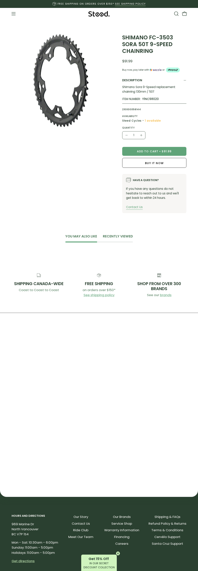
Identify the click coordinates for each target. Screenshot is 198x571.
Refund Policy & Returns (167, 523)
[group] (99, 4)
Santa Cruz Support (167, 543)
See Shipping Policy (130, 4)
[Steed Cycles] (99, 14)
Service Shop (121, 523)
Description (132, 80)
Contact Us (134, 207)
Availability (130, 116)
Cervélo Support (167, 537)
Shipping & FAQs (167, 516)
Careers (121, 543)
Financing (122, 537)
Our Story (80, 516)
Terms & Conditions (167, 530)
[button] (176, 13)
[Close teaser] (118, 553)
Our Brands (122, 516)
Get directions (23, 561)
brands (166, 295)
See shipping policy (99, 295)
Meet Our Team (80, 537)
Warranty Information (121, 530)
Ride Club (80, 530)
